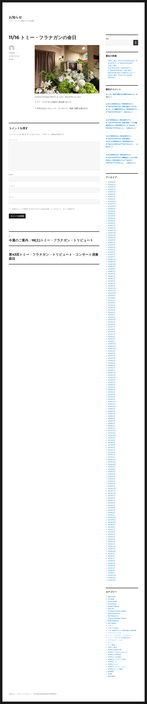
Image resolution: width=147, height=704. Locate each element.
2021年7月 (111, 327)
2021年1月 (111, 341)
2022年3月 (111, 310)
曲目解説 (111, 671)
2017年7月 (111, 443)
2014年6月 (111, 532)
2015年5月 (111, 505)
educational (112, 604)
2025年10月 (112, 206)
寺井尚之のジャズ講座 (115, 669)
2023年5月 (111, 276)
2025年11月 (112, 204)
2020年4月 (111, 363)
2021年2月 (111, 339)
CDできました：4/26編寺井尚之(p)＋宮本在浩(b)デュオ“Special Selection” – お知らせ (122, 109)
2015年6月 (111, 503)
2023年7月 (111, 271)
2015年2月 (111, 513)
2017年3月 (111, 452)
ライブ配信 (111, 645)
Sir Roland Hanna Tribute (117, 611)
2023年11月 (112, 262)
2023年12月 (112, 259)
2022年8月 (111, 298)
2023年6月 (111, 274)
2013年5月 (111, 563)
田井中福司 (111, 676)
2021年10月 (112, 320)
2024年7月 (111, 242)
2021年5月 (111, 332)
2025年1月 (111, 228)
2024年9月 (111, 238)
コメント (13, 140)
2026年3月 (111, 194)
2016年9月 (111, 467)
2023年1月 (111, 286)
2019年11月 (112, 375)
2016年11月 (112, 462)
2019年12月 (112, 373)
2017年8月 (111, 440)
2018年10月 (112, 406)
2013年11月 (111, 549)
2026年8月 (111, 182)
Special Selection (114, 614)
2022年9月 (111, 295)
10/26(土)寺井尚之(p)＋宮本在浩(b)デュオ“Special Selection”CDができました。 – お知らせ (122, 144)
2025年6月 (111, 216)
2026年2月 (111, 197)
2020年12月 (112, 344)
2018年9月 (111, 409)
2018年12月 (112, 402)
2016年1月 (111, 486)
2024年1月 (111, 257)
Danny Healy (112, 601)
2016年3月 (111, 481)
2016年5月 (111, 476)
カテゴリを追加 (113, 628)
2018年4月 (111, 421)
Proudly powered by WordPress (45, 694)
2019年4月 (111, 392)
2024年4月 (111, 250)
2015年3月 (111, 510)
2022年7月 (111, 300)
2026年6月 (112, 187)
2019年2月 (111, 397)
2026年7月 (111, 185)
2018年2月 (111, 426)
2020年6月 (111, 358)
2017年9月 (111, 438)
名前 (11, 175)
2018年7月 (111, 414)
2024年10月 (112, 235)
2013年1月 (111, 573)
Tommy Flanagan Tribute (117, 618)
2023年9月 (111, 267)
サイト (11, 197)
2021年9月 (111, 322)
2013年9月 (111, 554)
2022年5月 (111, 305)
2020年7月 (111, 356)
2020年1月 (111, 370)
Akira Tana (112, 597)
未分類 (11, 59)
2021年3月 (111, 336)
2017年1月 (111, 457)
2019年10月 (112, 377)
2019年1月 (111, 399)
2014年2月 (111, 542)
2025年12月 (112, 201)
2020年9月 (111, 351)
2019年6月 (111, 387)
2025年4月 (111, 221)
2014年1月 (111, 544)
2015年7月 (111, 500)
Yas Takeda (112, 623)
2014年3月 (111, 539)
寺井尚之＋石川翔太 (114, 657)
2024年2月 (111, 254)
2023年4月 (111, 279)
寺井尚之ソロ (112, 662)
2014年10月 (112, 522)
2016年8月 (111, 469)
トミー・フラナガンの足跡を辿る (119, 638)
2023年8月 (111, 269)
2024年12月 (112, 230)
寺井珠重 (12, 53)
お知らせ (15, 17)
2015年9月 (111, 496)
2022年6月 (111, 303)
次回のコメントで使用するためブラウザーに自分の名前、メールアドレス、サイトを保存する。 (44, 209)
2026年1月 (111, 199)
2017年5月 (111, 447)
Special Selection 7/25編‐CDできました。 (122, 73)
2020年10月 (112, 349)
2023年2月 (111, 283)
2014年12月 (112, 517)
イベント (111, 626)
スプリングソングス (114, 633)
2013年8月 (111, 556)
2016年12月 (112, 459)
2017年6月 (111, 445)
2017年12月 (112, 431)
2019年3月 (111, 394)
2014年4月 (111, 537)
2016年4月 (111, 479)
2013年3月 (111, 568)
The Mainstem (113, 616)
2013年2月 (111, 570)
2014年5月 (111, 534)
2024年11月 (112, 233)
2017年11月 (112, 433)
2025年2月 (111, 226)
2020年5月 (111, 361)
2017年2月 (111, 455)
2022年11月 (112, 291)
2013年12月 (112, 546)
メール (12, 186)
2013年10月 (112, 551)
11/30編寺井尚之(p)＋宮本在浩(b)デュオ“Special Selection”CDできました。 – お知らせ (121, 125)
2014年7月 (111, 529)
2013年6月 (111, 561)
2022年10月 (112, 293)
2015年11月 (112, 491)
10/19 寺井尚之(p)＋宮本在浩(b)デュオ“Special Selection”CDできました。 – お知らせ (121, 160)
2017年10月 (112, 435)
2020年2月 (111, 368)
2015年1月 (111, 515)
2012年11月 (112, 578)
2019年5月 (111, 390)
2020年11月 (112, 346)
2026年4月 (111, 192)
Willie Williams (113, 621)
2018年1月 (111, 428)
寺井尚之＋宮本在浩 (114, 655)
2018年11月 (112, 404)
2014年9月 (111, 525)
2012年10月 (112, 580)
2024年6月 (111, 245)
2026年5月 (111, 189)
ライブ (110, 642)
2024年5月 (111, 247)
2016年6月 (111, 474)
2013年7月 (111, 558)
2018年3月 (111, 423)
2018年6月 (111, 416)
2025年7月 (111, 213)
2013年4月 (111, 566)
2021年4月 (111, 334)
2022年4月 (111, 308)
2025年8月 (111, 211)
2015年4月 (111, 508)
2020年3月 (111, 365)
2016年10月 (112, 464)
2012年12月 (112, 575)
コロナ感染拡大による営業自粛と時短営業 (122, 630)
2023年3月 (111, 281)
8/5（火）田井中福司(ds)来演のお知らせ (120, 94)
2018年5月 (111, 418)
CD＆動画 (111, 599)
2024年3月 (111, 252)
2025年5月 (111, 218)
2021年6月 (111, 329)
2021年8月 (111, 324)
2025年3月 (111, 223)
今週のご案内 (112, 66)
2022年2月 (111, 312)
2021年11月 (112, 317)
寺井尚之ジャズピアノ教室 (117, 659)
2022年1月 (111, 315)
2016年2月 (111, 484)
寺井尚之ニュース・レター (117, 667)
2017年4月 (111, 450)
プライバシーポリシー (24, 694)
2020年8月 (111, 353)
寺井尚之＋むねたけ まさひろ (117, 652)
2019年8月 (111, 382)
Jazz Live (111, 609)
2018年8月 (111, 411)
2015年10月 (112, 493)
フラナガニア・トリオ (115, 640)
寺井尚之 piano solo (115, 650)
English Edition (113, 606)
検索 (107, 39)
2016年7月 (111, 472)
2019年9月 (111, 380)
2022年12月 (112, 288)
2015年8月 (111, 498)
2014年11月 (112, 520)
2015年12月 (112, 488)
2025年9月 (111, 209)
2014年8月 (111, 527)
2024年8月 (111, 240)
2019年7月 (111, 385)
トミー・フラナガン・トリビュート (120, 635)
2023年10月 (112, 264)
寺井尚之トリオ (113, 664)
